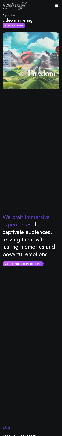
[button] (56, 5)
